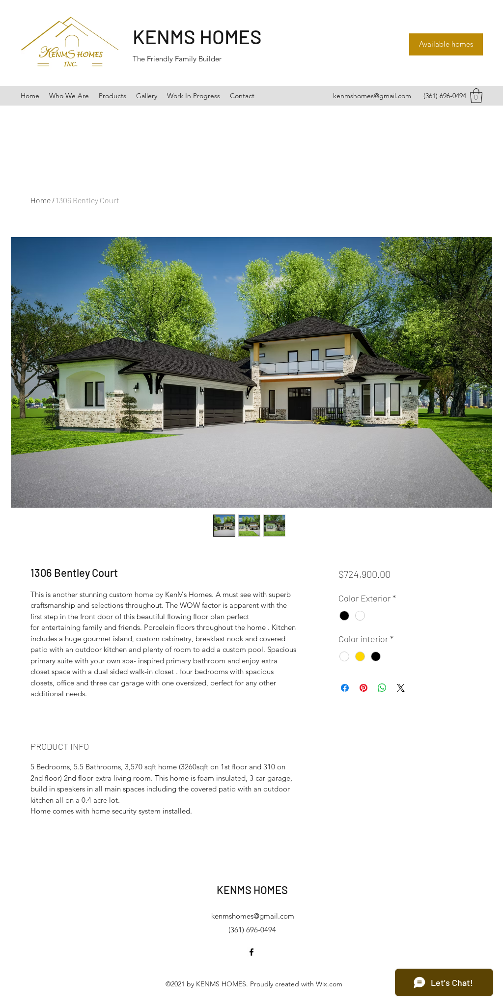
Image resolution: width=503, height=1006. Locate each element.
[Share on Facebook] (345, 688)
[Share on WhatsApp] (382, 688)
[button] (476, 95)
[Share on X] (401, 688)
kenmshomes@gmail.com (372, 95)
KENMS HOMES (197, 36)
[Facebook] (251, 952)
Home (40, 200)
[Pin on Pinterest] (363, 688)
